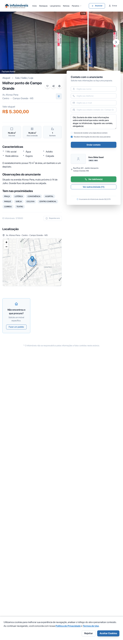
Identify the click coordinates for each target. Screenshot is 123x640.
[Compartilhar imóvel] (53, 86)
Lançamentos (55, 6)
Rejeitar (88, 633)
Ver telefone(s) (95, 179)
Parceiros (75, 6)
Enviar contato (93, 145)
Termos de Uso (91, 626)
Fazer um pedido (16, 327)
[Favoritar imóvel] (47, 86)
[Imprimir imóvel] (59, 86)
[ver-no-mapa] (59, 96)
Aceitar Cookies (108, 633)
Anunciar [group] (98, 6)
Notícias (66, 6)
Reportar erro (54, 218)
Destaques (43, 6)
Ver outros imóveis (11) (93, 187)
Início (34, 6)
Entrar (114, 6)
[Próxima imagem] (116, 42)
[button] (32, 259)
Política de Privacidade (68, 626)
